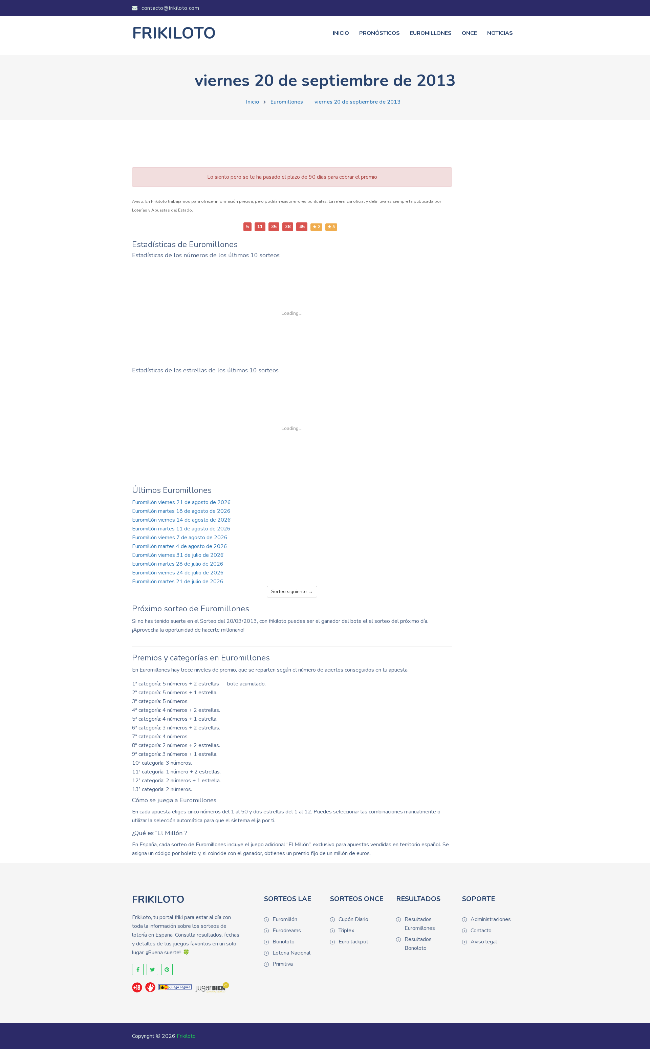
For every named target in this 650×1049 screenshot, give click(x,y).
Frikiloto (186, 1036)
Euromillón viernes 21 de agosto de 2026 (181, 502)
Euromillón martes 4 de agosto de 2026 (179, 546)
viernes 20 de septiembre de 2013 (357, 102)
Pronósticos (379, 33)
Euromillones (431, 33)
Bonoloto (284, 941)
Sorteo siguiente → (292, 591)
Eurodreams (287, 930)
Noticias (500, 33)
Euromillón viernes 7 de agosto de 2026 (180, 537)
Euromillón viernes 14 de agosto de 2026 (181, 520)
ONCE (469, 33)
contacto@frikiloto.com (169, 8)
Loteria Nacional (291, 953)
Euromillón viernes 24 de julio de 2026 (178, 572)
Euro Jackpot (353, 941)
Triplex (346, 930)
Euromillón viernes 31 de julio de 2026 (178, 555)
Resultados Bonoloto (418, 944)
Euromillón (285, 919)
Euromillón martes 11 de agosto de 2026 (181, 528)
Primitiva (283, 964)
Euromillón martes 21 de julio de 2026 (177, 581)
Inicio (341, 33)
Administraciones (491, 919)
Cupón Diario (353, 919)
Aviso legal (484, 941)
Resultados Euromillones (420, 924)
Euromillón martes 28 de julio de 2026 (177, 564)
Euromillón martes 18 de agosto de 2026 (181, 511)
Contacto (481, 930)
